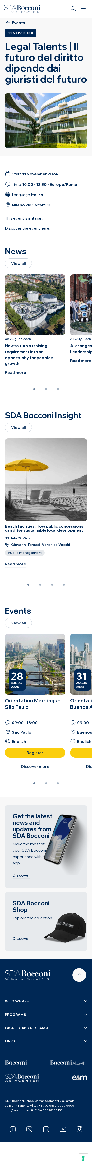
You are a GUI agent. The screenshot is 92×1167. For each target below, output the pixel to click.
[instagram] (79, 1129)
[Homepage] (28, 975)
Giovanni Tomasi (25, 545)
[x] (29, 1129)
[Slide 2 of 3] (46, 389)
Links (10, 1041)
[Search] (73, 8)
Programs (15, 1014)
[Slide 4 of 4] (63, 584)
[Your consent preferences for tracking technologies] (83, 1158)
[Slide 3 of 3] (57, 389)
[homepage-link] (22, 9)
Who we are (17, 1001)
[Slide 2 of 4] (40, 584)
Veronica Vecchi (56, 545)
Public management (25, 553)
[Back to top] (79, 975)
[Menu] (83, 8)
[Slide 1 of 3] (34, 389)
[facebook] (13, 1129)
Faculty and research (27, 1028)
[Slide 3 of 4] (52, 584)
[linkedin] (46, 1129)
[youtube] (63, 1129)
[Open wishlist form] (10, 1160)
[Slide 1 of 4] (28, 584)
